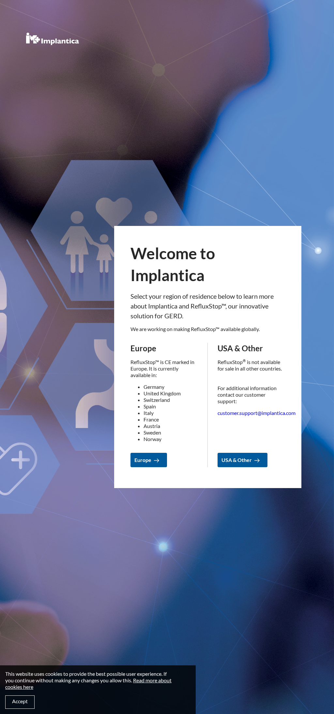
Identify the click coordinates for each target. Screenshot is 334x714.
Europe (142, 460)
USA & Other (236, 460)
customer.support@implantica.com (257, 413)
